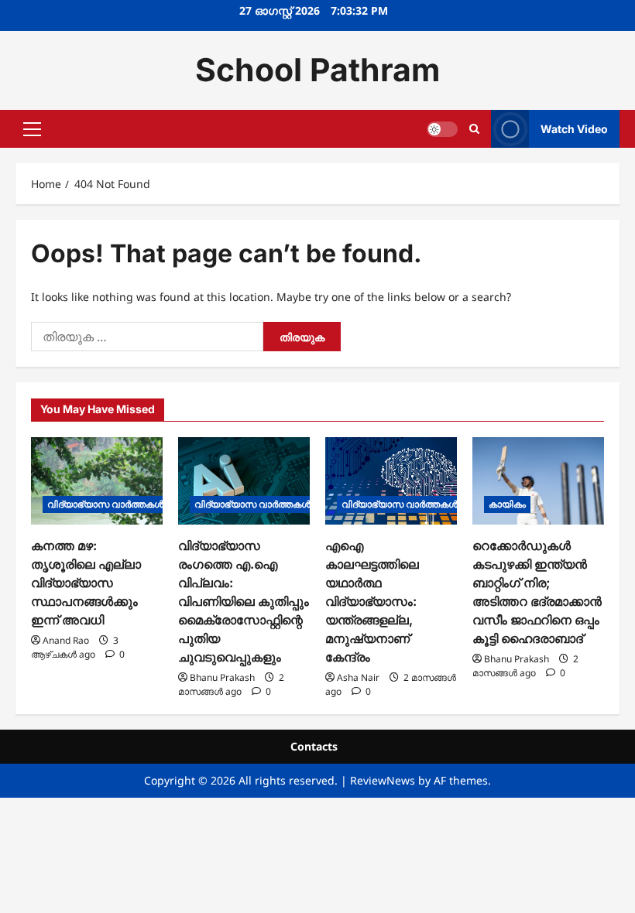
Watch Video (574, 128)
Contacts (314, 746)
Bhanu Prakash (222, 677)
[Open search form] (474, 129)
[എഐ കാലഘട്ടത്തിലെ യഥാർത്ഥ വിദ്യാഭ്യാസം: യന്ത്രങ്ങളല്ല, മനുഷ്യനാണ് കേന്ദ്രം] (391, 481)
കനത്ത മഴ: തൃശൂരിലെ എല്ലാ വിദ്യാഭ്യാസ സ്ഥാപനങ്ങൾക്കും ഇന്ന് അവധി (86, 582)
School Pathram (317, 69)
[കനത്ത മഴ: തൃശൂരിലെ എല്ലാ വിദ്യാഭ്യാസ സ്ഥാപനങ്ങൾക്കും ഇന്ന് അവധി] (97, 481)
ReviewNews (382, 780)
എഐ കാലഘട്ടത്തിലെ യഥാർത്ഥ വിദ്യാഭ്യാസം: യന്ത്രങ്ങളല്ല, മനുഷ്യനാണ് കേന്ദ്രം (372, 601)
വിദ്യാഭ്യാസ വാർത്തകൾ (105, 504)
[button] (32, 128)
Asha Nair (358, 677)
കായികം (507, 504)
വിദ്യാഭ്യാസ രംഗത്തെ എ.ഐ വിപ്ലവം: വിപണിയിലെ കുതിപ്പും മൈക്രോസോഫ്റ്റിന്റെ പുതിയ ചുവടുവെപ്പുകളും (243, 601)
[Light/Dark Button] (442, 128)
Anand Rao (66, 640)
